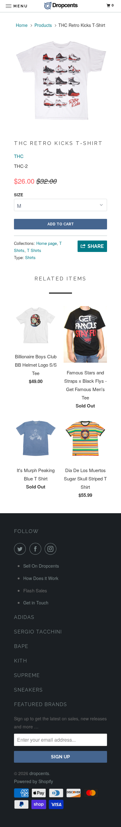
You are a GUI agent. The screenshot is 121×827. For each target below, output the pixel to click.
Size (18, 195)
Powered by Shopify (33, 781)
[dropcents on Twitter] (21, 549)
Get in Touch (35, 602)
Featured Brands (40, 704)
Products (43, 25)
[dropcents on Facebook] (36, 549)
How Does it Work (40, 578)
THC (19, 156)
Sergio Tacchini (38, 632)
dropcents (39, 773)
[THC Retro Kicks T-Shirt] (60, 81)
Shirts (30, 257)
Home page (46, 243)
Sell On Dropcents (41, 566)
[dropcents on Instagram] (52, 549)
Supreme (27, 675)
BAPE (21, 646)
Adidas (24, 617)
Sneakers (28, 690)
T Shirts (34, 250)
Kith (20, 661)
